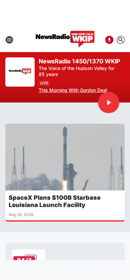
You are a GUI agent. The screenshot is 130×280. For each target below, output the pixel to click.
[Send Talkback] (109, 40)
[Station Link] (65, 39)
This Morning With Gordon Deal (73, 90)
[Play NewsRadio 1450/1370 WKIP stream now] (20, 72)
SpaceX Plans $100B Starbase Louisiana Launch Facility (55, 201)
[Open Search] (121, 40)
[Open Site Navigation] (9, 40)
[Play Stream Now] (108, 102)
